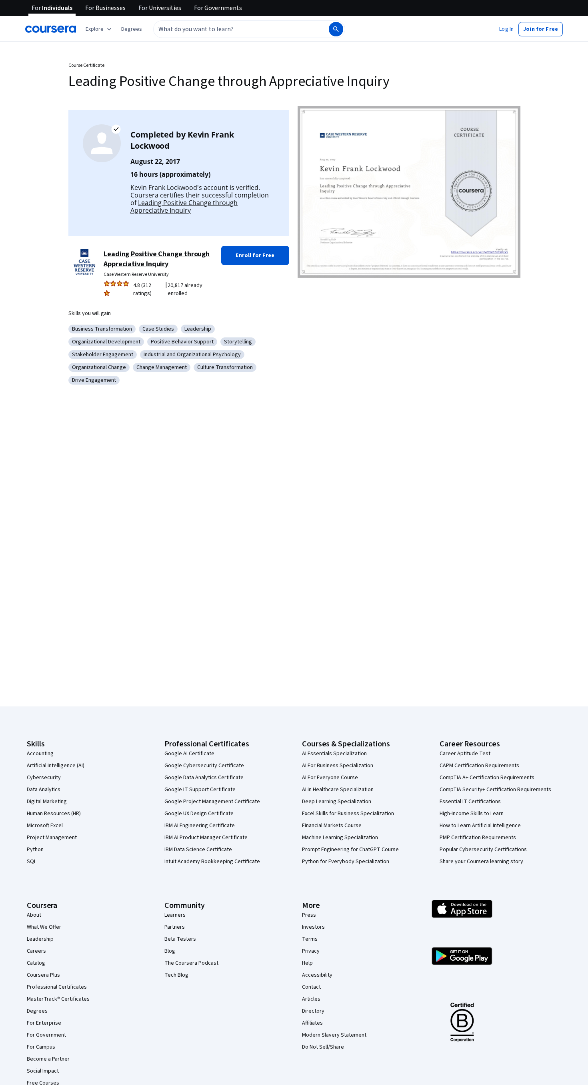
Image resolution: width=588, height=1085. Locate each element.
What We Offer (44, 927)
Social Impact (43, 1071)
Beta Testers (180, 939)
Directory (313, 1011)
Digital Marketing (47, 802)
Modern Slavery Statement (334, 1035)
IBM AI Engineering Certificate (199, 826)
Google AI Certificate (189, 754)
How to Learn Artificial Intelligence (480, 826)
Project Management (52, 838)
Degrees (37, 1011)
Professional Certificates (57, 987)
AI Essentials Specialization (334, 754)
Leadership (40, 939)
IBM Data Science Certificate (198, 850)
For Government (46, 1035)
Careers (36, 951)
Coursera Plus (43, 975)
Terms (310, 939)
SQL (31, 862)
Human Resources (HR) (54, 814)
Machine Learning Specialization (340, 838)
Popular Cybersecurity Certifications (483, 850)
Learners (175, 915)
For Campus (41, 1047)
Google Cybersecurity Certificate (204, 766)
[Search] (336, 29)
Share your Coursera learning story (481, 862)
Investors (313, 927)
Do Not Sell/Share (323, 1047)
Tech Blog (176, 975)
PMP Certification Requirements (478, 838)
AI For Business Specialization (337, 766)
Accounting (40, 754)
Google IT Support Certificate (200, 790)
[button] (131, 29)
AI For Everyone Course (330, 778)
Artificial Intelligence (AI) (55, 766)
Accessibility (317, 975)
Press (309, 915)
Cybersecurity (44, 778)
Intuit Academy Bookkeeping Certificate (212, 862)
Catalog (36, 963)
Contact (311, 987)
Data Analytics (43, 790)
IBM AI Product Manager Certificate (206, 838)
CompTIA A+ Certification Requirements (487, 778)
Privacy (311, 951)
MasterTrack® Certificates (58, 999)
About (34, 915)
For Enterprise (44, 1023)
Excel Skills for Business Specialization (348, 814)
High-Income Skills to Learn (472, 814)
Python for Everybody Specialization (345, 862)
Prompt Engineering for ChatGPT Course (350, 850)
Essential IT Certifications (470, 802)
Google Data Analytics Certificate (204, 778)
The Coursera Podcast (191, 963)
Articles (311, 999)
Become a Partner (48, 1059)
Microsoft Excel (45, 826)
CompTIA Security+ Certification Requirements (495, 790)
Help (307, 963)
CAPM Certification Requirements (479, 766)
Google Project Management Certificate (212, 802)
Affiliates (312, 1023)
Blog (169, 951)
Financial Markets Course (332, 826)
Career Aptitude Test (465, 754)
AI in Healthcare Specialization (338, 790)
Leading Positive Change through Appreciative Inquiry (184, 206)
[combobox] (232, 29)
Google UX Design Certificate (199, 814)
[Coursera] (50, 29)
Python (35, 850)
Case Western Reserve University (136, 274)
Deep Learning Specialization (336, 802)
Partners (174, 927)
